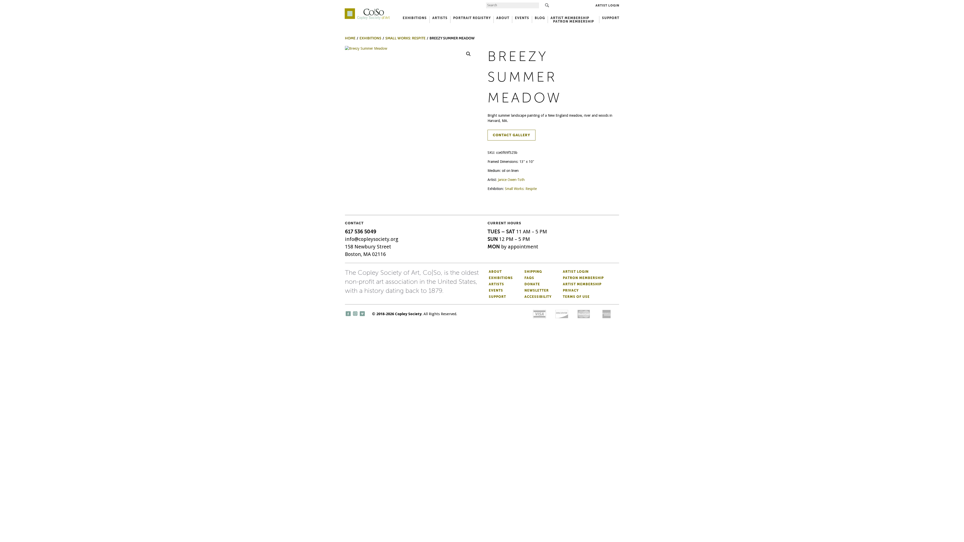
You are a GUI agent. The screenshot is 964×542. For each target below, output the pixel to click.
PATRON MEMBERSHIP (573, 21)
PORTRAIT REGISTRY (472, 18)
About (495, 272)
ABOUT (502, 18)
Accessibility (538, 297)
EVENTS (522, 18)
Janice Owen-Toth (511, 180)
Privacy (571, 290)
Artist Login (607, 5)
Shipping (533, 272)
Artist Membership (582, 284)
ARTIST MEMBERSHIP (570, 18)
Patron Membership (583, 278)
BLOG (540, 18)
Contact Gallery (511, 135)
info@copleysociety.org (371, 239)
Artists (496, 284)
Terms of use (576, 297)
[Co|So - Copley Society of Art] (367, 10)
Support (610, 18)
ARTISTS (440, 18)
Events (496, 290)
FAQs (529, 278)
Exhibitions (501, 278)
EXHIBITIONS (415, 18)
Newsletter (536, 290)
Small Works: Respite (521, 189)
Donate (532, 284)
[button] (468, 53)
